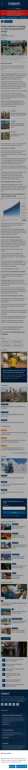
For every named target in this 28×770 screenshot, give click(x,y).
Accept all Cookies (21, 766)
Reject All (12, 766)
